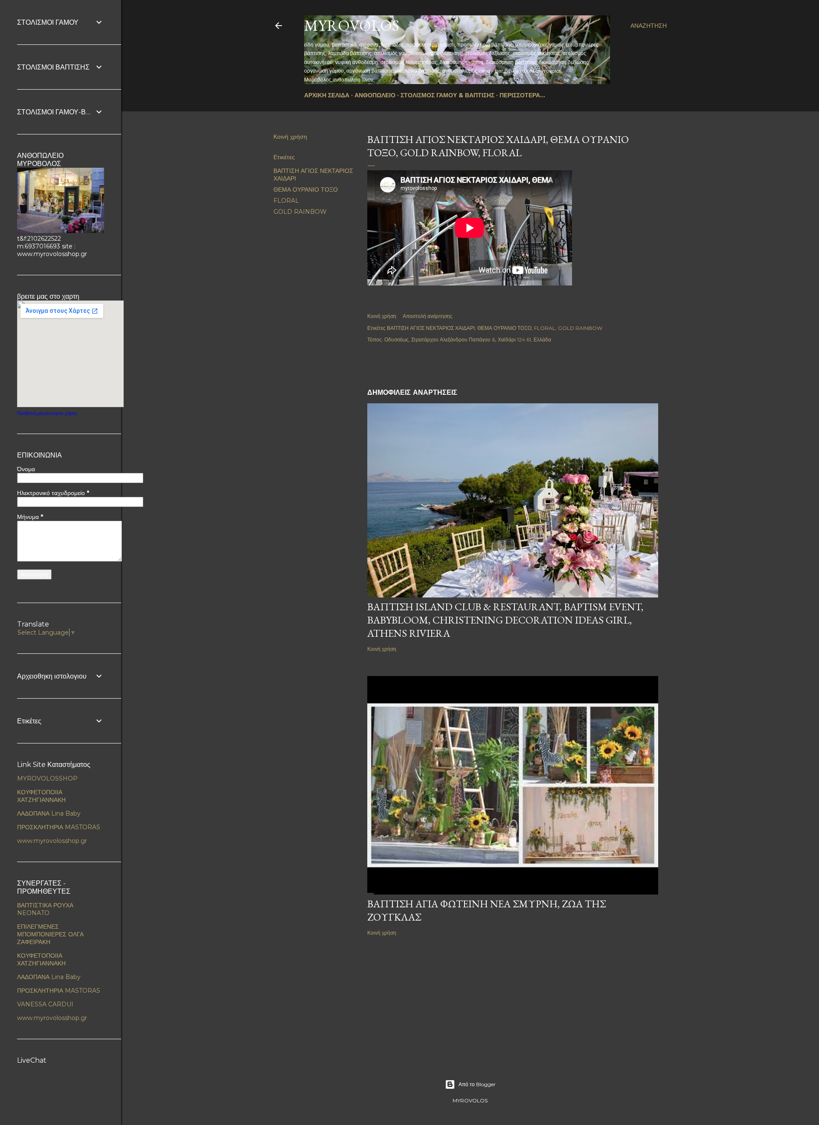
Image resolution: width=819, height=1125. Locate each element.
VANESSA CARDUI (45, 1004)
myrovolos (351, 25)
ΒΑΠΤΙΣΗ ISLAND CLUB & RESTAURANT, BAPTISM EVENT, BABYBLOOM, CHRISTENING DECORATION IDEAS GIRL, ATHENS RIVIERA (505, 620)
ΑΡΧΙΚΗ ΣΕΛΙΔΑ (326, 95)
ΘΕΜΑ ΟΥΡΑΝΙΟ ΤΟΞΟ (305, 189)
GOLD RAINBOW (300, 212)
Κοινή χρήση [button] (290, 136)
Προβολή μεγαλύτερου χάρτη (47, 413)
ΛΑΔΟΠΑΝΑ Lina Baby (49, 813)
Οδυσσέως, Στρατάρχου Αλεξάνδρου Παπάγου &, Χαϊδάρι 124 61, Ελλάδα (467, 339)
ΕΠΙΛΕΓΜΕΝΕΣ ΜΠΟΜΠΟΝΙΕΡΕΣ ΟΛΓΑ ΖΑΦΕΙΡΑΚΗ (50, 934)
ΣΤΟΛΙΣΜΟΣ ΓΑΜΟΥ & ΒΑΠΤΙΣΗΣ (447, 95)
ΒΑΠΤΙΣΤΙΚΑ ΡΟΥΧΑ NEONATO (45, 909)
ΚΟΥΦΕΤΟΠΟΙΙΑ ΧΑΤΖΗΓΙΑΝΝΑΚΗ (41, 796)
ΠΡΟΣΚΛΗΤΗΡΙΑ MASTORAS (58, 827)
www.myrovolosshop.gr (52, 841)
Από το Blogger (477, 1084)
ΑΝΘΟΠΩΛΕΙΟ (374, 95)
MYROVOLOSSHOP (47, 778)
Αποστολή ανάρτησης (428, 316)
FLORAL (286, 200)
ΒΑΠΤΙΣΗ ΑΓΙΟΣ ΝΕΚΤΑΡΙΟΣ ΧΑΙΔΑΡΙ (431, 328)
